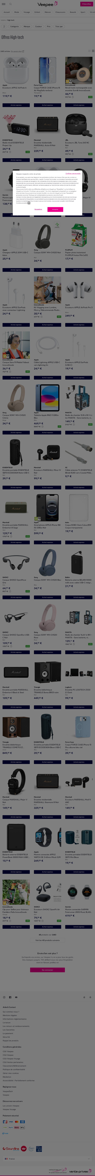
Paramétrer (38, 209)
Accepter (55, 209)
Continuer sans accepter (73, 173)
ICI (29, 203)
